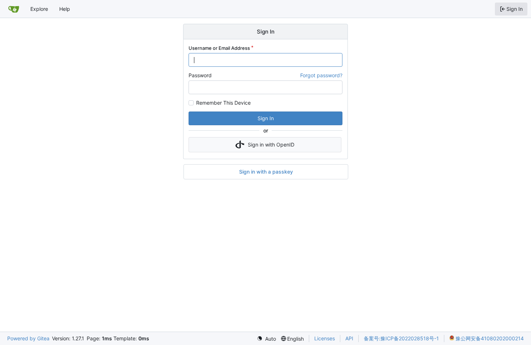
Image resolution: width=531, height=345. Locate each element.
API (349, 338)
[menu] (266, 339)
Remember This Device (223, 102)
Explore (39, 9)
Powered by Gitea (28, 338)
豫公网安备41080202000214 (489, 338)
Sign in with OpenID (271, 144)
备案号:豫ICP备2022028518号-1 (401, 338)
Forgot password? (321, 75)
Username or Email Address (219, 48)
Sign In (266, 118)
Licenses (324, 338)
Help (64, 9)
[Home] (14, 9)
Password (200, 75)
